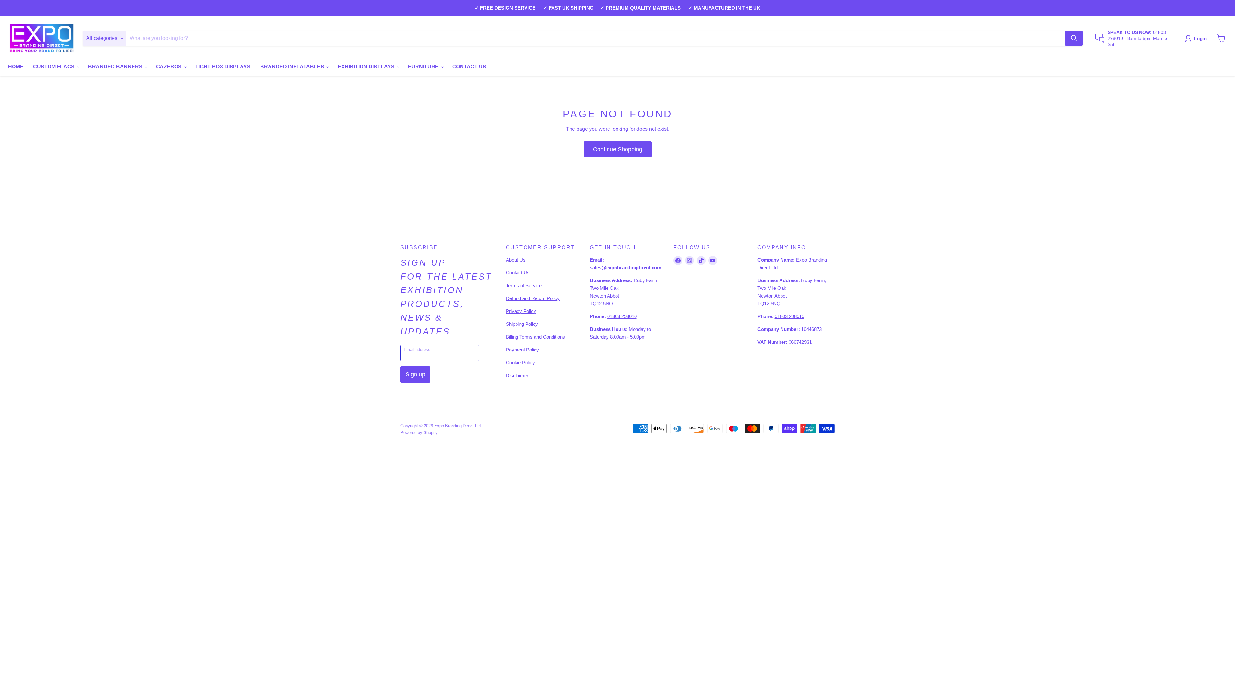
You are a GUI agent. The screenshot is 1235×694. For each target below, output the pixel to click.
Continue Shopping (617, 149)
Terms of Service (524, 285)
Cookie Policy (520, 362)
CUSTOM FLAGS (54, 66)
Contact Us (518, 272)
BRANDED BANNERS (116, 66)
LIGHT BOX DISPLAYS (223, 66)
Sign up (415, 374)
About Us (516, 259)
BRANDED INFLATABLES (292, 66)
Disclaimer (517, 375)
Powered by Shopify (419, 432)
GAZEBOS (169, 66)
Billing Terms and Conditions (535, 337)
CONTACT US (469, 66)
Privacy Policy (521, 311)
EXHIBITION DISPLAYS (367, 66)
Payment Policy (522, 349)
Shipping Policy (522, 324)
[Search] (1074, 38)
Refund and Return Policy (533, 298)
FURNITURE (424, 66)
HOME (15, 66)
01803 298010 (622, 316)
